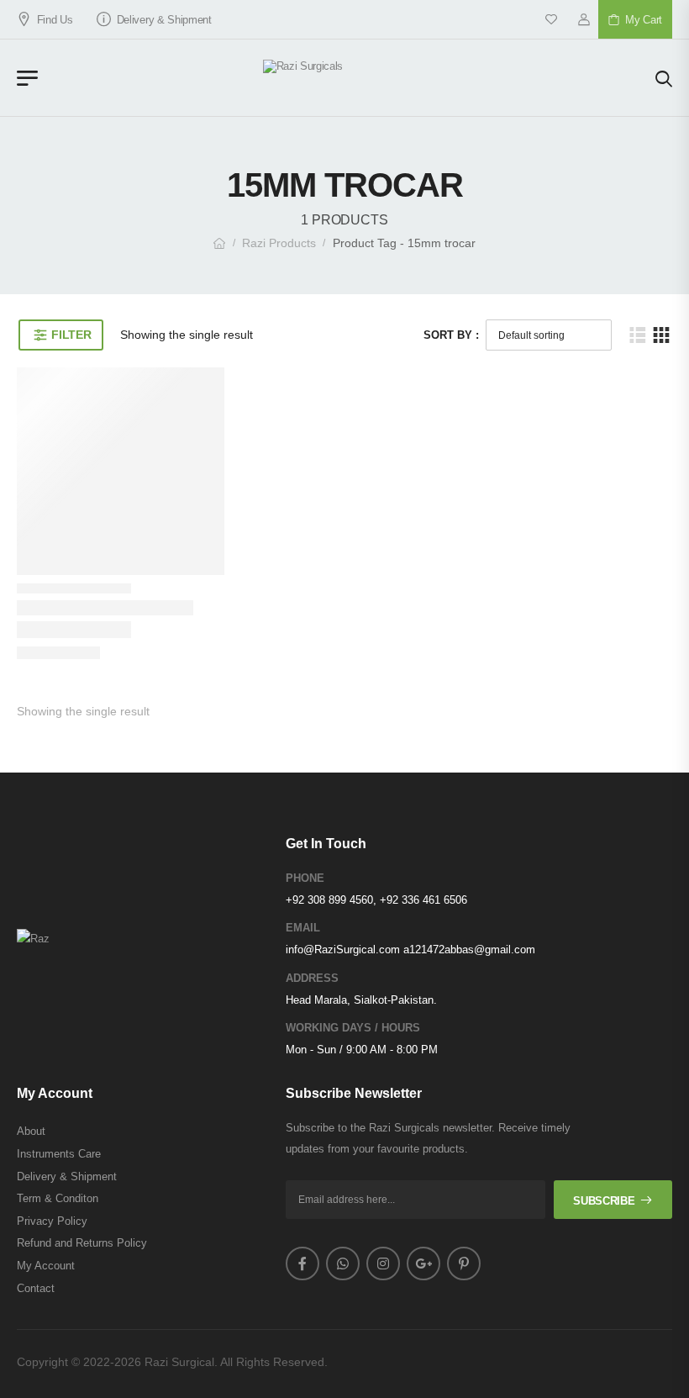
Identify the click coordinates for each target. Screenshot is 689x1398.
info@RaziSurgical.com (343, 949)
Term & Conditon (57, 1198)
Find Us (54, 19)
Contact (36, 1288)
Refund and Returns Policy (82, 1243)
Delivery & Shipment (164, 19)
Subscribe (603, 1201)
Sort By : (451, 335)
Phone (305, 878)
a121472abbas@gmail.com (469, 949)
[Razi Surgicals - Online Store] (347, 78)
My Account (46, 1265)
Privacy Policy (52, 1221)
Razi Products (279, 243)
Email (303, 927)
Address (312, 978)
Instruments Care (59, 1153)
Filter (71, 334)
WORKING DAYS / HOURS (353, 1027)
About (31, 1131)
